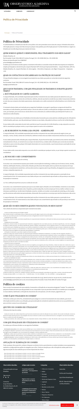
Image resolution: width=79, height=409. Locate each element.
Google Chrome (40, 353)
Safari (38, 358)
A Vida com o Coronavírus (48, 369)
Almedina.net (30, 11)
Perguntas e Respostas (47, 395)
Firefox (38, 355)
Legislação (44, 382)
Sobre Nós (62, 369)
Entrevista (44, 376)
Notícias (44, 389)
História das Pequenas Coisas (49, 379)
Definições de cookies (54, 405)
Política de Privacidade (65, 373)
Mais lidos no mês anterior (48, 387)
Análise (43, 371)
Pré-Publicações (46, 397)
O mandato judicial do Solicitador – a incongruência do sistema (30, 370)
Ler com (44, 384)
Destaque (44, 374)
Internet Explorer (41, 356)
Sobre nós (19, 11)
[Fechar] (77, 405)
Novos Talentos (45, 392)
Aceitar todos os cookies (67, 405)
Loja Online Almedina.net (66, 377)
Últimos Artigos (45, 400)
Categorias (7, 11)
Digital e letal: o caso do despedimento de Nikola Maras (28, 380)
